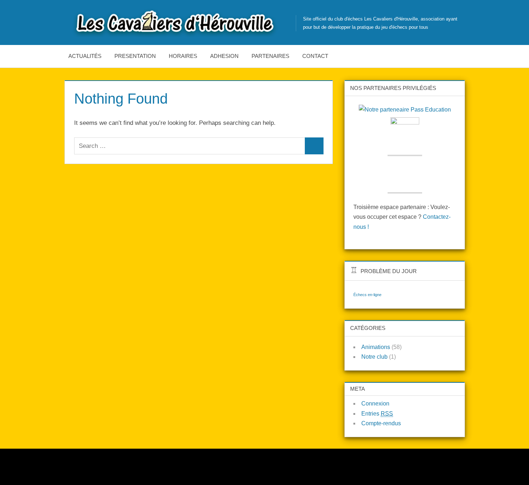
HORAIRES (183, 56)
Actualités (84, 56)
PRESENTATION (135, 56)
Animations (375, 347)
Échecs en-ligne (367, 295)
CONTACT (315, 56)
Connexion (375, 403)
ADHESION (224, 56)
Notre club (374, 357)
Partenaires (270, 56)
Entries (377, 414)
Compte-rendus (381, 423)
